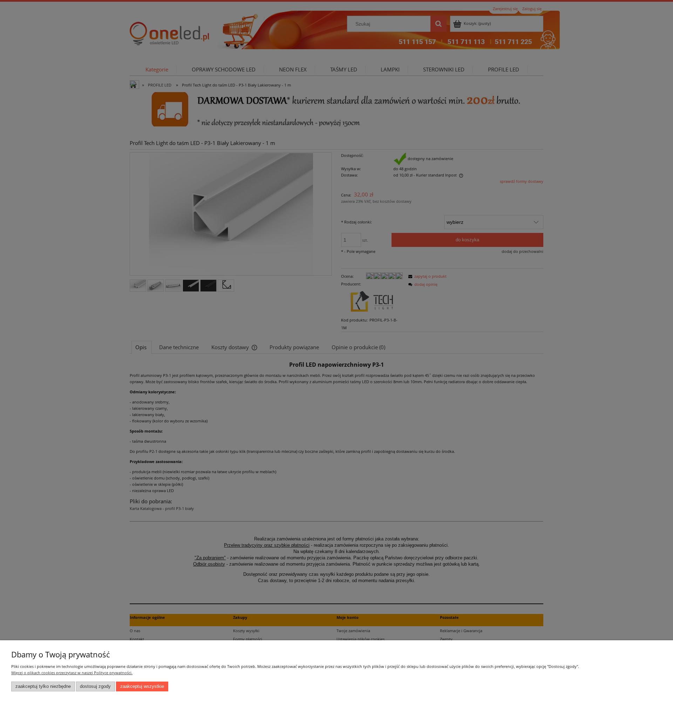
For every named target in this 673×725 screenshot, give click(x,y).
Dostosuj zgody (95, 686)
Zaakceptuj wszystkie (142, 686)
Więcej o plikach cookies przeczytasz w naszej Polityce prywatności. (71, 672)
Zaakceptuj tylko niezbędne (43, 686)
